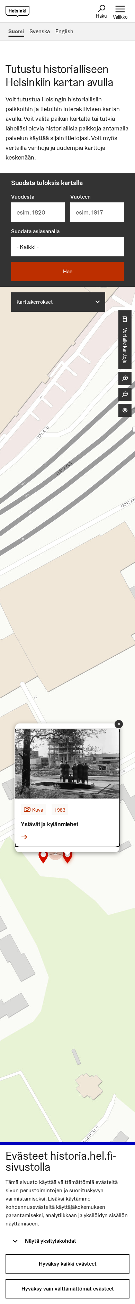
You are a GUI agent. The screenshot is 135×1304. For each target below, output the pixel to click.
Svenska (39, 31)
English (64, 31)
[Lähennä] (125, 378)
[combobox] (58, 302)
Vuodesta (22, 196)
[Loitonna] (125, 394)
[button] (55, 853)
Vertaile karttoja (125, 346)
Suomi (16, 31)
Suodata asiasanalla (35, 231)
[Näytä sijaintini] (125, 410)
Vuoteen (80, 196)
